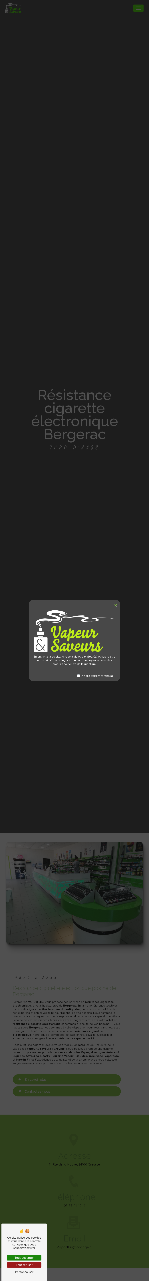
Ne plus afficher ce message (97, 675)
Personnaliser (24, 1272)
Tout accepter (24, 1257)
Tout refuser (24, 1265)
